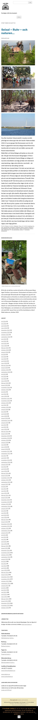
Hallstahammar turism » (7, 638)
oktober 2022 (5, 389)
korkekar (12, 227)
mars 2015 (4, 493)
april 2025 (4, 343)
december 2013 (5, 524)
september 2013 (5, 530)
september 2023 (5, 372)
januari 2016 (4, 475)
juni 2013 (3, 537)
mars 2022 (4, 396)
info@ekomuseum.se (23, 703)
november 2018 (5, 438)
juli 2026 (3, 321)
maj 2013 (3, 539)
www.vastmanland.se (7, 676)
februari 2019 (5, 431)
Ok (19, 717)
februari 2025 (5, 348)
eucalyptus (7, 227)
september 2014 (5, 506)
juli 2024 (3, 354)
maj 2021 (3, 405)
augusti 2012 (4, 559)
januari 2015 (4, 497)
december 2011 (5, 577)
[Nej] (36, 713)
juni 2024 (3, 356)
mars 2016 (4, 471)
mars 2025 (4, 345)
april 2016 (4, 469)
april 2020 (4, 414)
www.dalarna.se (5, 674)
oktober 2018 (5, 440)
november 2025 (5, 332)
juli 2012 (3, 561)
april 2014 (4, 515)
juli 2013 (3, 535)
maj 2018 (3, 444)
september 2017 (5, 453)
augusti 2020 (4, 409)
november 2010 (5, 605)
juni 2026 (3, 323)
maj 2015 (3, 491)
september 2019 (5, 420)
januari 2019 (4, 433)
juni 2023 (3, 376)
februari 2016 (5, 473)
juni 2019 (3, 425)
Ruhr (10, 228)
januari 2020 (4, 418)
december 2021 (5, 398)
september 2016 (5, 462)
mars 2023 (4, 381)
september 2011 (5, 583)
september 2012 (5, 557)
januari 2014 (4, 522)
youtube (26, 699)
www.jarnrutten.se (27, 624)
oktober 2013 (5, 528)
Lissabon (17, 227)
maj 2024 (3, 359)
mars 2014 (4, 517)
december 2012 (5, 550)
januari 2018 (4, 449)
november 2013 (5, 526)
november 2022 (5, 387)
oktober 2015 (5, 480)
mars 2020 (4, 416)
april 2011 (4, 594)
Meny (19, 17)
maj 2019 (3, 427)
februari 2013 (5, 546)
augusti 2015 (4, 484)
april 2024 (4, 361)
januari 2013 (4, 548)
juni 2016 (3, 466)
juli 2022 (3, 392)
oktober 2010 (5, 607)
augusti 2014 (4, 508)
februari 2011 (5, 599)
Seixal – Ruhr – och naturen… (14, 31)
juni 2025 (3, 339)
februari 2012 (5, 572)
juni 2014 (3, 511)
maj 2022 (3, 394)
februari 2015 (5, 495)
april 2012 (4, 568)
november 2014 (5, 502)
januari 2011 (4, 601)
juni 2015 (3, 489)
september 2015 (5, 482)
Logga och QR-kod (6, 690)
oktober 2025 (5, 334)
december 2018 (5, 436)
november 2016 (5, 460)
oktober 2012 (5, 555)
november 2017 (5, 451)
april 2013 (4, 541)
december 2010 (5, 603)
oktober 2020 (5, 407)
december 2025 (5, 330)
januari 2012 (4, 574)
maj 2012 (3, 566)
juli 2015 (3, 486)
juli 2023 (3, 374)
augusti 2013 (4, 533)
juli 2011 (3, 588)
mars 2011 (4, 596)
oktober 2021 (5, 403)
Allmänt (16, 226)
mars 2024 (4, 363)
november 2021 (5, 400)
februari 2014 (5, 519)
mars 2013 (4, 544)
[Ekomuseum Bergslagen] (14, 6)
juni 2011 (3, 590)
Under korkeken (22, 705)
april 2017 (4, 458)
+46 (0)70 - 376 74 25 (14, 703)
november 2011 (5, 579)
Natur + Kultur (24, 227)
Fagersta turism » (6, 654)
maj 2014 (3, 513)
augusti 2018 (4, 442)
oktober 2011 (5, 581)
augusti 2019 (4, 422)
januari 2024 (4, 367)
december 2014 (5, 500)
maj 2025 (3, 341)
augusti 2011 (4, 585)
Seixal (21, 228)
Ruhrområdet (15, 228)
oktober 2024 (5, 350)
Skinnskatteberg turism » (8, 662)
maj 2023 (3, 378)
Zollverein (6, 229)
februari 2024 (5, 365)
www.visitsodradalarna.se (8, 670)
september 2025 (5, 337)
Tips (20, 226)
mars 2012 (4, 570)
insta (22, 699)
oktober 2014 (5, 504)
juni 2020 (3, 411)
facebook (19, 699)
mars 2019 (4, 429)
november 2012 (5, 552)
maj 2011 (3, 592)
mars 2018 (4, 447)
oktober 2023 (5, 370)
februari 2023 (5, 383)
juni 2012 (3, 563)
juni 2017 (3, 455)
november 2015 (5, 478)
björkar (30, 226)
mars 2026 (4, 328)
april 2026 (4, 326)
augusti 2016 (4, 464)
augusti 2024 (4, 352)
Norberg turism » (5, 646)
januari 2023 (4, 385)
